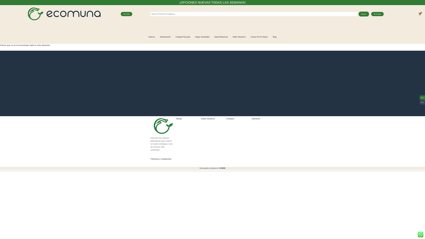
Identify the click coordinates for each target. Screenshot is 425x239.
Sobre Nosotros (239, 37)
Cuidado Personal (183, 37)
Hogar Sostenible (202, 37)
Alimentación (165, 37)
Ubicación (255, 119)
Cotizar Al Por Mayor (259, 37)
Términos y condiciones (161, 159)
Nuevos (152, 37)
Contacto (230, 119)
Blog (274, 37)
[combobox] (254, 14)
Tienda (179, 119)
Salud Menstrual (221, 37)
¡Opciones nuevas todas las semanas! (212, 2)
